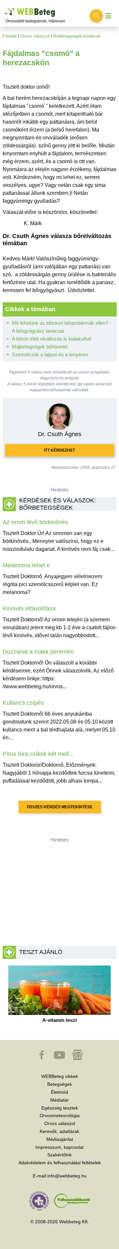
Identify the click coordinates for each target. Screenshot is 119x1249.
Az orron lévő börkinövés (35, 522)
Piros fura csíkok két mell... (38, 754)
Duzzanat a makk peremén (38, 651)
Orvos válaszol (34, 36)
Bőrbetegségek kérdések (77, 36)
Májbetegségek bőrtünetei (39, 346)
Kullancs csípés (23, 702)
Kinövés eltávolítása (29, 608)
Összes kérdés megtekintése (60, 807)
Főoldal (10, 36)
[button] (42, 1058)
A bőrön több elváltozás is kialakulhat (51, 339)
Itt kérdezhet (59, 450)
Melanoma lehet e (26, 565)
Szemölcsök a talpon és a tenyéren (50, 354)
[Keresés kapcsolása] (96, 15)
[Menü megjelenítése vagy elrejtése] (108, 16)
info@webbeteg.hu (67, 1175)
